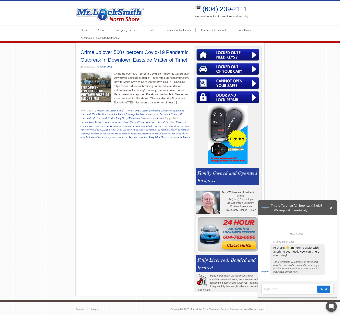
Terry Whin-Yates (131, 118)
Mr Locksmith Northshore (132, 13)
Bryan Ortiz (106, 66)
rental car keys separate (104, 137)
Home (83, 30)
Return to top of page (87, 309)
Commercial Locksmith (212, 30)
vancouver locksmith (179, 137)
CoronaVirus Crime (105, 110)
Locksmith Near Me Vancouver (96, 114)
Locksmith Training (124, 114)
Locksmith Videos (169, 114)
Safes (150, 30)
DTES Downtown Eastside (131, 129)
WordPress (250, 309)
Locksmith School (167, 129)
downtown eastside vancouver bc (150, 126)
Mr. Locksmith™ (101, 118)
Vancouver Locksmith (152, 118)
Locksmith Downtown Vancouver (166, 110)
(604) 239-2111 (224, 9)
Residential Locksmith (176, 30)
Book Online (244, 30)
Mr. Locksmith (122, 133)
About (99, 30)
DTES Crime (141, 110)
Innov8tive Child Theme (204, 309)
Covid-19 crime (125, 110)
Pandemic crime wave (142, 133)
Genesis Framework (231, 309)
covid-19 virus (101, 126)
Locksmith (151, 129)
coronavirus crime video (116, 122)
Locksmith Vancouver (147, 114)
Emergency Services (125, 30)
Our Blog (116, 118)
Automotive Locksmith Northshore (99, 37)
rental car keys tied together (133, 137)
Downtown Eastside (120, 126)
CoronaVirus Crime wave (143, 122)
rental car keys (163, 133)
